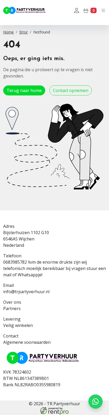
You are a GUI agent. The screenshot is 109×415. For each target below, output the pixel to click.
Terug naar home (24, 90)
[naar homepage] (24, 10)
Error (23, 32)
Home (8, 32)
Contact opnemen (70, 90)
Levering (12, 319)
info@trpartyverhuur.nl (26, 292)
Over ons (12, 302)
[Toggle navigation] (103, 10)
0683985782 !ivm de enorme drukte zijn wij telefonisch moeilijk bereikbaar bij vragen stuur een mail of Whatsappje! (54, 268)
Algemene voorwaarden (27, 342)
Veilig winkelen (18, 325)
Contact (11, 336)
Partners (12, 308)
